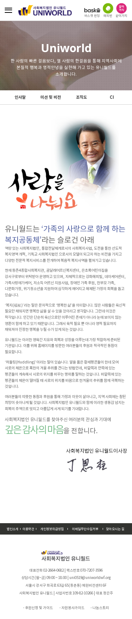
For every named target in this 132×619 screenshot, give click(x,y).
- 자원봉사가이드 (71, 607)
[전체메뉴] (8, 10)
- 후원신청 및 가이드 (38, 607)
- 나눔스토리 (100, 607)
